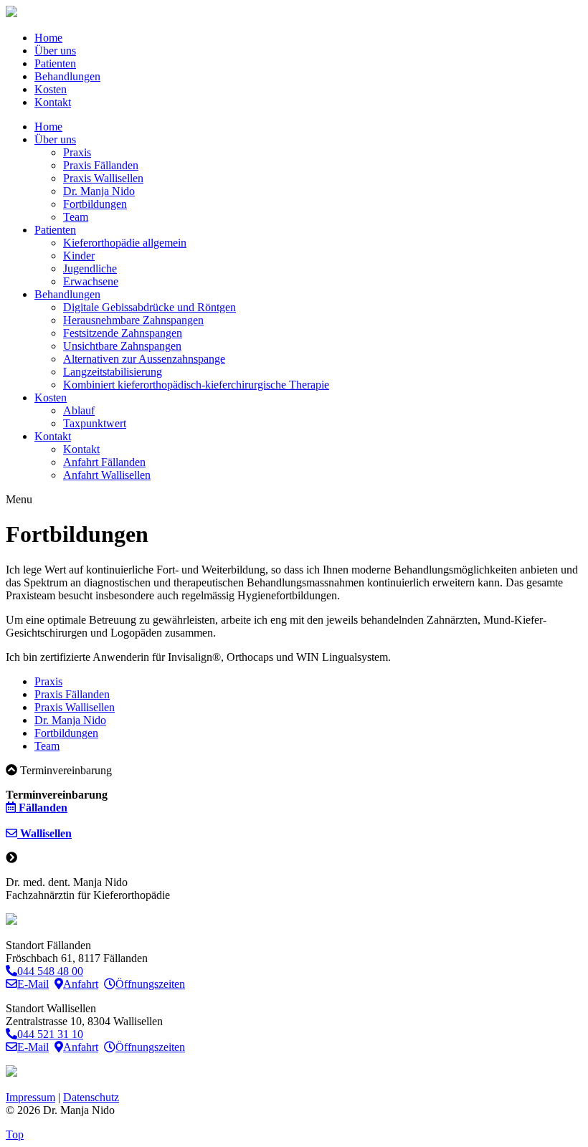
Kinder (79, 255)
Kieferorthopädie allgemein (124, 243)
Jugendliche (90, 268)
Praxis (77, 152)
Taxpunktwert (94, 423)
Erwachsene (90, 281)
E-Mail (33, 984)
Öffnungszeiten (150, 984)
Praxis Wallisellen (103, 178)
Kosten (50, 89)
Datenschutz (91, 1097)
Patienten (55, 63)
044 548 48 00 (50, 971)
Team (75, 217)
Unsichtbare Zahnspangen (122, 346)
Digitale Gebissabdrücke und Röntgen (149, 307)
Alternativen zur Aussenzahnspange (144, 359)
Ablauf (79, 410)
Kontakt (52, 102)
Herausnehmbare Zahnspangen (133, 320)
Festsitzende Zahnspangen (122, 333)
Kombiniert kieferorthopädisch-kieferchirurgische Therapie (196, 385)
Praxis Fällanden (100, 165)
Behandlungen (67, 76)
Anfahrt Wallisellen (107, 475)
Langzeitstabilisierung (112, 372)
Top (15, 1134)
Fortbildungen (95, 204)
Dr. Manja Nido (99, 191)
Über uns (55, 50)
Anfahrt (80, 984)
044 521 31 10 (50, 1034)
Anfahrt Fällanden (104, 462)
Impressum (30, 1097)
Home (48, 38)
